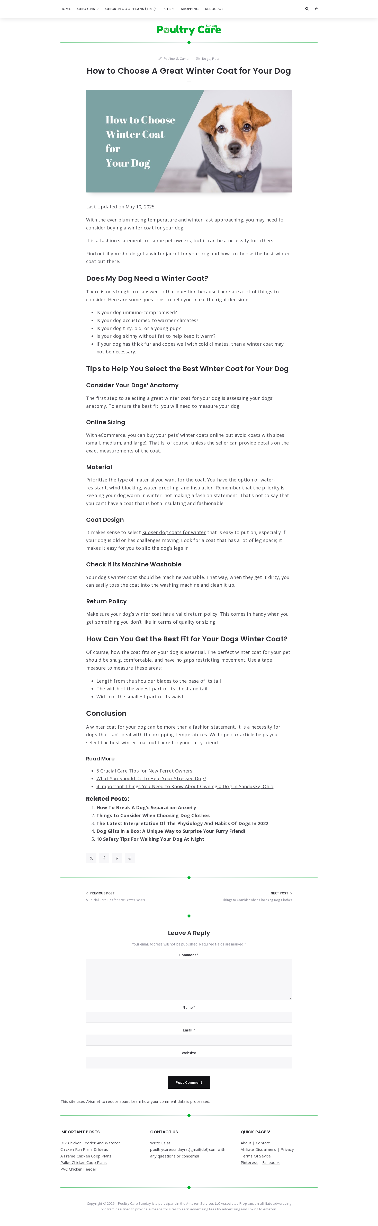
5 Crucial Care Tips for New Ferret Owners (144, 771)
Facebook (271, 1162)
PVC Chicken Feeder (78, 1169)
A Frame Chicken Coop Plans (85, 1156)
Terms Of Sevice (256, 1156)
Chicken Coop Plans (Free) (130, 8)
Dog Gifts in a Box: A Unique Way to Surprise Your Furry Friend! (170, 831)
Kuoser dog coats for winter (174, 532)
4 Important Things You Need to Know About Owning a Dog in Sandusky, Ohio (184, 786)
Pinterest (249, 1162)
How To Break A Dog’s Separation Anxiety (146, 807)
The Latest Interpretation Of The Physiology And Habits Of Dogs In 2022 (182, 823)
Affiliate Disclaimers (258, 1149)
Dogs (206, 58)
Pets (167, 8)
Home (65, 8)
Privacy (287, 1149)
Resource (214, 8)
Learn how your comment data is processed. (170, 1101)
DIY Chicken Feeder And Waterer (90, 1142)
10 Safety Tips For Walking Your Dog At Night (150, 839)
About (246, 1142)
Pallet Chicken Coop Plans (83, 1162)
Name (189, 1007)
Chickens (86, 8)
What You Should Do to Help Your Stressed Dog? (151, 778)
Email (189, 1030)
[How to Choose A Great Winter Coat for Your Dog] (189, 141)
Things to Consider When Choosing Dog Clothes (153, 815)
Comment (189, 954)
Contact (263, 1142)
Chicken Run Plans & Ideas (84, 1149)
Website (189, 1052)
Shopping (190, 8)
